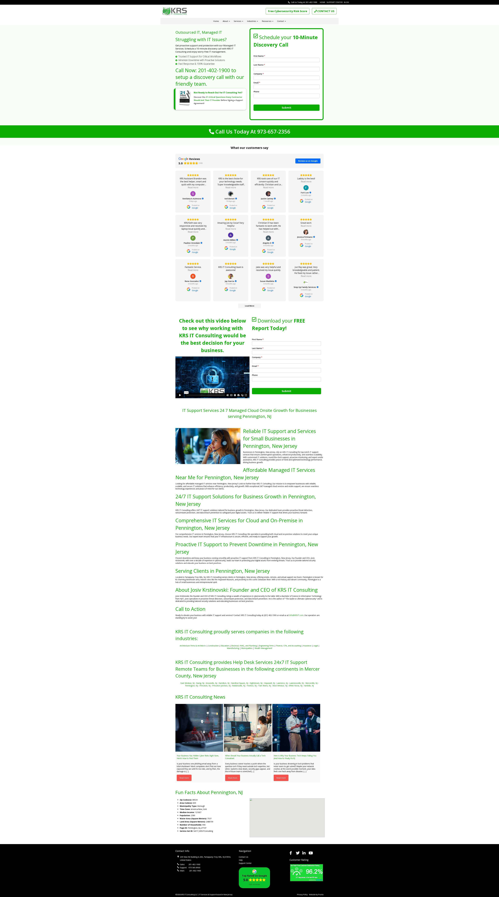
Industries (252, 21)
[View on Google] (193, 193)
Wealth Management (263, 648)
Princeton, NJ (205, 685)
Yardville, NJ (309, 685)
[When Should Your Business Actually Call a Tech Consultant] (248, 728)
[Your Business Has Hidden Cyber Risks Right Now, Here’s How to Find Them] (199, 728)
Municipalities (246, 648)
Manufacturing (233, 648)
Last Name (259, 65)
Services (238, 21)
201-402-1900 (214, 70)
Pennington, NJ (191, 685)
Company (259, 74)
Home (322, 2)
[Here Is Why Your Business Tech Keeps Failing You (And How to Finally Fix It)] (296, 728)
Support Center (335, 2)
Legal (315, 645)
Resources (267, 21)
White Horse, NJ (295, 685)
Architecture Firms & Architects (193, 645)
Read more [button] (193, 187)
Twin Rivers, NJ (264, 685)
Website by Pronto (316, 894)
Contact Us (243, 857)
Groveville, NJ (211, 683)
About (226, 21)
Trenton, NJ (252, 685)
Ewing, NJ (200, 683)
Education (225, 645)
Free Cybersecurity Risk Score (287, 11)
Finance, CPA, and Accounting (288, 645)
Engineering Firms (266, 645)
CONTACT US (325, 11)
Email (257, 82)
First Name (259, 56)
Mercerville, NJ (311, 683)
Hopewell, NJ (269, 683)
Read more (184, 778)
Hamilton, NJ (224, 683)
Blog (346, 2)
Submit (286, 107)
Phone (256, 91)
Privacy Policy (302, 894)
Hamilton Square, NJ (239, 683)
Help (241, 860)
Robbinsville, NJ (238, 685)
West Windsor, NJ (280, 685)
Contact (281, 21)
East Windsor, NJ (187, 683)
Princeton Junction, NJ (221, 685)
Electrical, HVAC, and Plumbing (244, 645)
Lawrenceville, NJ (296, 683)
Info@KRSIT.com (296, 615)
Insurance (307, 645)
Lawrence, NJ (282, 683)
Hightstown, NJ (256, 683)
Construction (213, 645)
